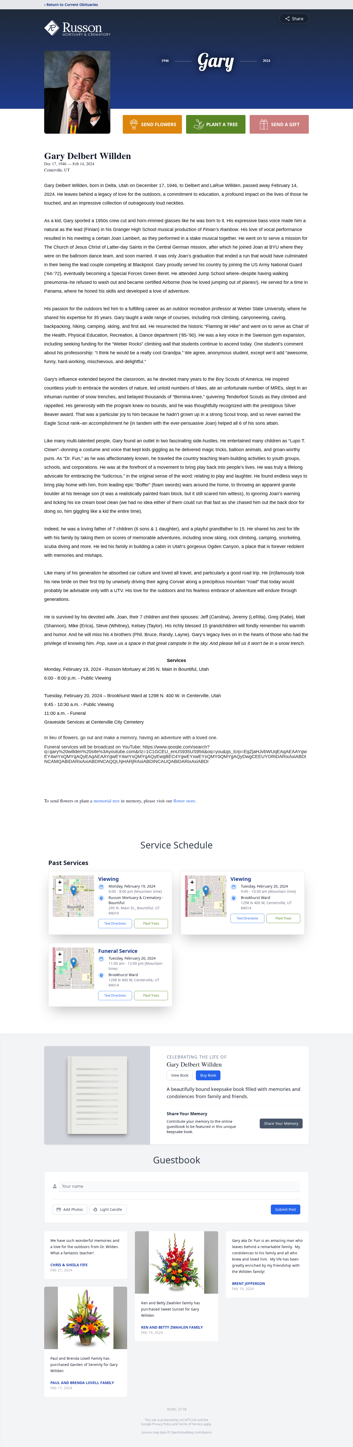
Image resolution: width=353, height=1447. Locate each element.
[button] (73, 891)
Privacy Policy (162, 1424)
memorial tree (107, 800)
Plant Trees (151, 923)
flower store (184, 800)
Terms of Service (191, 1424)
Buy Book (208, 1075)
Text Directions (115, 923)
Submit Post (285, 1209)
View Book (179, 1075)
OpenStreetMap (182, 1432)
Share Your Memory (281, 1123)
